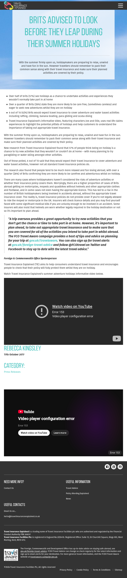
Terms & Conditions (101, 569)
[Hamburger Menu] (120, 5)
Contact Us (9, 488)
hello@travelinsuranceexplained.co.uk (22, 516)
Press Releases (12, 372)
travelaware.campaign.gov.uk (43, 556)
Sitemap (118, 569)
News (68, 498)
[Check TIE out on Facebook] (107, 466)
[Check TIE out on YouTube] (120, 466)
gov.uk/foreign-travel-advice (34, 551)
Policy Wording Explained (77, 493)
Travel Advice (72, 488)
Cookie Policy (83, 569)
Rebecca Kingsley (22, 348)
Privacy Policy (66, 569)
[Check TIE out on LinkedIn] (114, 466)
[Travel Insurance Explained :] (15, 5)
